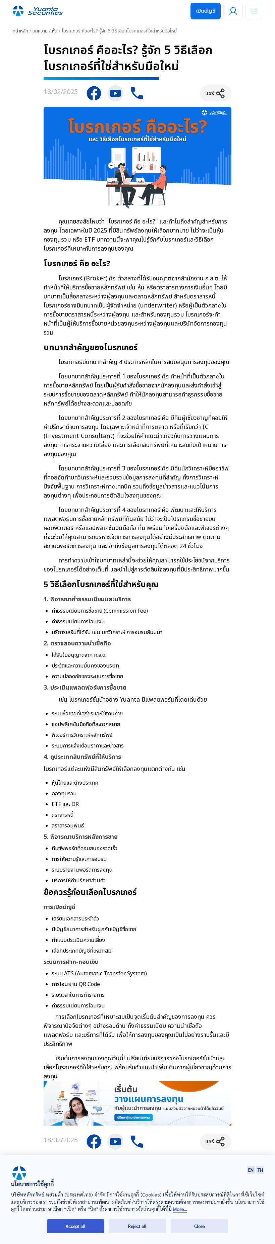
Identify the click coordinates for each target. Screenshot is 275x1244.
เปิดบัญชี (205, 11)
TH (260, 1170)
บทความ (40, 30)
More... (180, 1209)
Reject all (137, 1226)
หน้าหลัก (20, 30)
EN (251, 1170)
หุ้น (54, 30)
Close (199, 1226)
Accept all (76, 1226)
